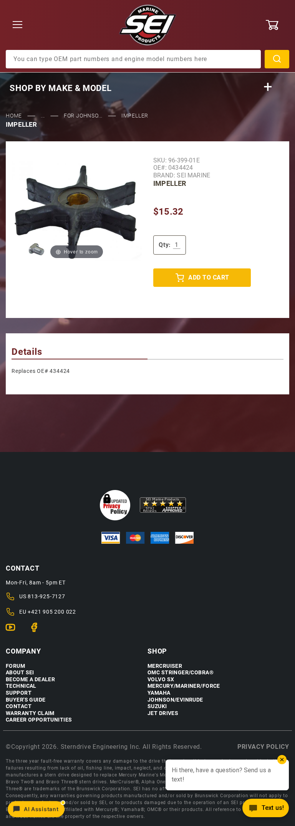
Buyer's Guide (25, 700)
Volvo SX (161, 679)
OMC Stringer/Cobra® (181, 672)
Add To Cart (208, 277)
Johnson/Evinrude (175, 700)
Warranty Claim (30, 713)
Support (18, 693)
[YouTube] (14, 630)
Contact (18, 706)
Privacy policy (263, 746)
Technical (21, 686)
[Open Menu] (17, 25)
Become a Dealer (30, 679)
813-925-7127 (46, 596)
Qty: (165, 244)
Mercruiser (165, 666)
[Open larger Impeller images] (77, 210)
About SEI (20, 672)
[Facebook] (37, 630)
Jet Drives (163, 713)
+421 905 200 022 (52, 612)
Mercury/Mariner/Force (184, 686)
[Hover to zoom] (77, 210)
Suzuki (157, 706)
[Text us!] (265, 810)
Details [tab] (27, 351)
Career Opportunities (39, 720)
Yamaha (159, 693)
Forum (15, 666)
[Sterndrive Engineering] (148, 25)
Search (277, 59)
